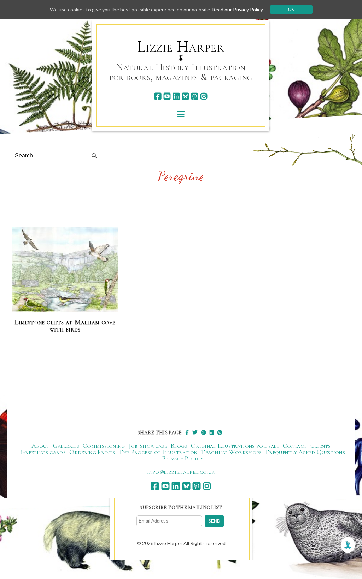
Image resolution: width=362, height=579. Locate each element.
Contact (295, 445)
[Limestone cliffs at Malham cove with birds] (65, 269)
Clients (320, 445)
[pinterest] (194, 96)
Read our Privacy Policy (237, 9)
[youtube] (167, 96)
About (40, 445)
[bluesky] (185, 96)
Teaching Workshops (231, 452)
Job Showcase (148, 445)
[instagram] (203, 96)
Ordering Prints (92, 452)
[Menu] (181, 114)
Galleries (66, 445)
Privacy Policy (182, 458)
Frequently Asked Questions (305, 452)
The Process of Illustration (158, 452)
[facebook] (157, 96)
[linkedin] (176, 96)
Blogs (178, 445)
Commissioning (104, 445)
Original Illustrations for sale (235, 445)
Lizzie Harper (180, 46)
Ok (291, 9)
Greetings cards (43, 452)
